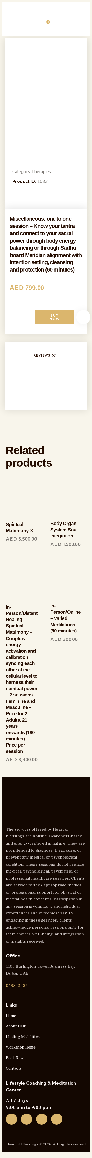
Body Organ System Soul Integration (63, 529)
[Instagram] (41, 1119)
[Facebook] (26, 1119)
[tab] (45, 355)
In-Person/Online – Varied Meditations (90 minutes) (65, 618)
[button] (83, 317)
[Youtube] (56, 1119)
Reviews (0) (45, 355)
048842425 (17, 985)
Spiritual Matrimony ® (19, 527)
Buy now (54, 317)
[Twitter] (11, 1119)
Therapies (41, 172)
